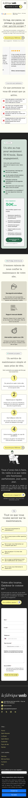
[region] (14, 786)
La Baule (4, 736)
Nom (5, 619)
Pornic (3, 730)
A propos (4, 762)
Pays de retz (5, 744)
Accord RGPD (7, 665)
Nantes (3, 747)
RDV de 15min (5, 759)
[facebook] (2, 712)
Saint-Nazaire (5, 733)
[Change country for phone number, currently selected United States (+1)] (5, 638)
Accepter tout (14, 790)
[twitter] (6, 712)
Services (3, 756)
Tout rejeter (14, 794)
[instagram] (11, 712)
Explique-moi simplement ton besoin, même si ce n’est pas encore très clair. (13, 651)
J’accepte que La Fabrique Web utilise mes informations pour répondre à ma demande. (15, 669)
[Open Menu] (25, 3)
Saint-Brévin (5, 739)
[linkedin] (15, 712)
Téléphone (7, 635)
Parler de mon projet (11, 675)
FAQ (2, 764)
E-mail (6, 627)
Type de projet (8, 643)
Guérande (4, 741)
